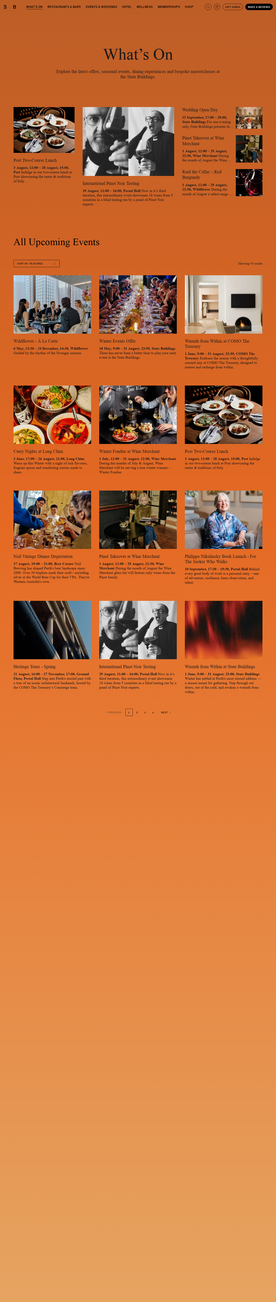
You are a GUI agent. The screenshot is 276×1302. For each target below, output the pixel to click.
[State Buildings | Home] (10, 7)
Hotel (127, 7)
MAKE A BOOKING (259, 7)
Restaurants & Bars (64, 7)
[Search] (208, 7)
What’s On (34, 7)
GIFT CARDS (232, 7)
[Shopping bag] (217, 7)
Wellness (145, 7)
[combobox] (37, 263)
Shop (189, 7)
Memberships (169, 7)
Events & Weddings (101, 7)
